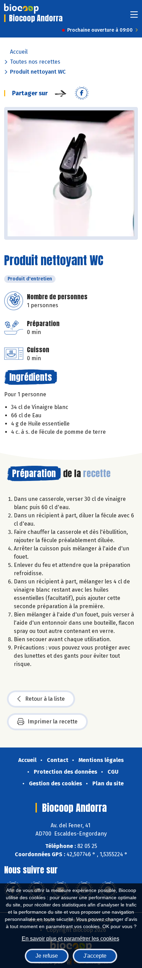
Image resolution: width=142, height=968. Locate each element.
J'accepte (94, 956)
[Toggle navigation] (134, 16)
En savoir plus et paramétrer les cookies (70, 939)
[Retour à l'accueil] (21, 8)
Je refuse (47, 956)
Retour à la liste (45, 699)
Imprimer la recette (53, 721)
